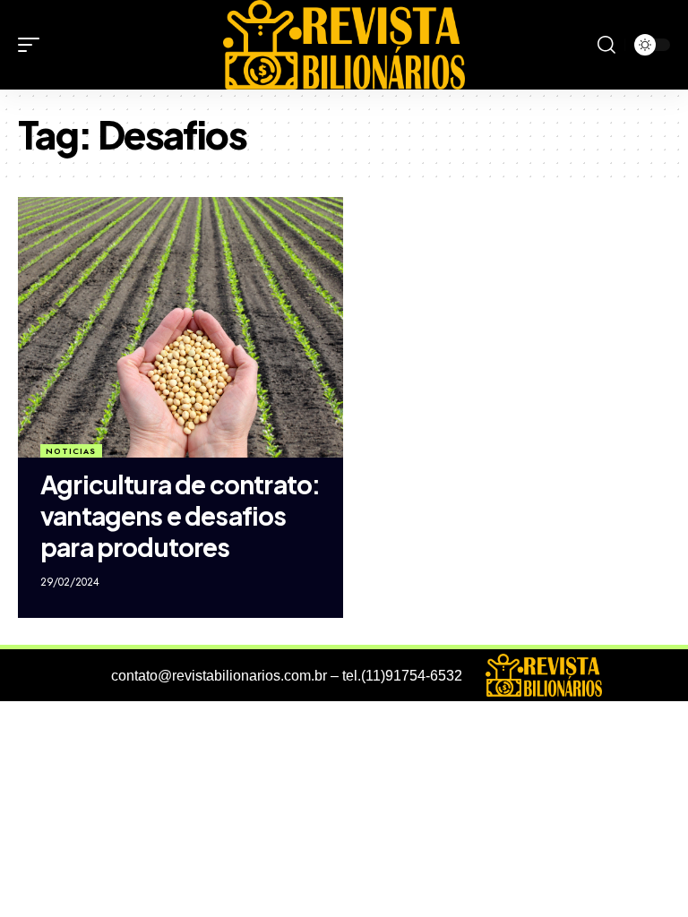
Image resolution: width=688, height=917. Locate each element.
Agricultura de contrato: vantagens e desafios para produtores (180, 515)
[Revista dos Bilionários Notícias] (344, 45)
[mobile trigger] (33, 45)
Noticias (71, 451)
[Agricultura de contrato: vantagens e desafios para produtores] (180, 327)
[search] (606, 45)
